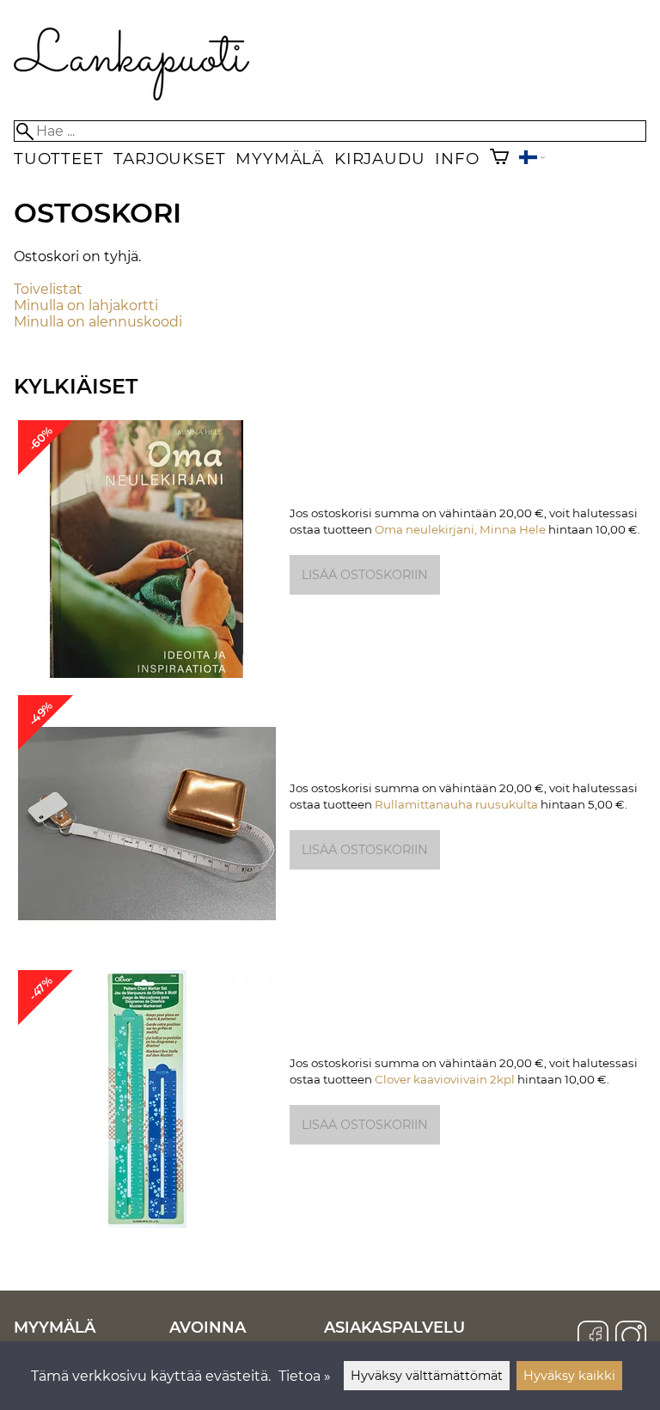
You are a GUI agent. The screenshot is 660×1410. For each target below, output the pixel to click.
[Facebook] (593, 1338)
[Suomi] (532, 159)
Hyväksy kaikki (569, 1375)
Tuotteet (58, 158)
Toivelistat (48, 289)
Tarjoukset (169, 158)
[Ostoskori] (499, 158)
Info (457, 158)
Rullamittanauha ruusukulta (456, 804)
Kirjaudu (379, 158)
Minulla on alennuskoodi (98, 322)
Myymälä (279, 158)
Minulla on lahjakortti (86, 305)
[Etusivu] (132, 96)
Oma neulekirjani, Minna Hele (460, 529)
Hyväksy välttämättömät (427, 1375)
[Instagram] (630, 1338)
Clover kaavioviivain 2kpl (445, 1079)
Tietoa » (304, 1376)
